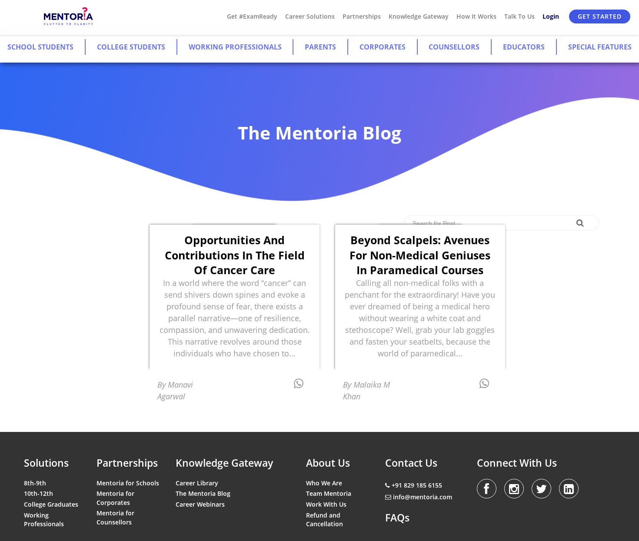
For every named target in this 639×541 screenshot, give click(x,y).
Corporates (382, 47)
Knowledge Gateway (419, 16)
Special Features (600, 47)
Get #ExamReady (252, 16)
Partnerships (362, 16)
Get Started (600, 16)
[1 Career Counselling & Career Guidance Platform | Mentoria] (69, 16)
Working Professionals (235, 47)
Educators (524, 47)
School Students (40, 47)
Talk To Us (519, 16)
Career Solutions (310, 16)
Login (550, 16)
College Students (131, 47)
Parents (320, 47)
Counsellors (454, 47)
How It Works (476, 16)
